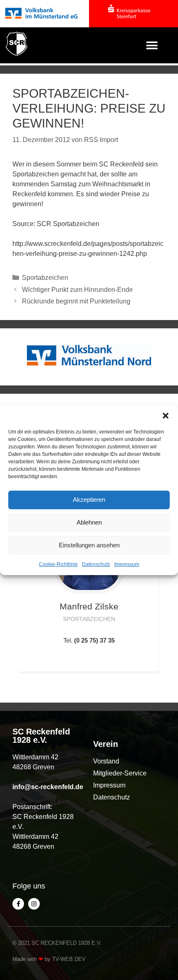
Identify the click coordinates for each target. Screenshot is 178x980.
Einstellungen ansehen (89, 545)
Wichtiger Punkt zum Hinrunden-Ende (77, 289)
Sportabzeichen (45, 277)
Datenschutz (96, 564)
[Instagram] (34, 904)
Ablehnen (89, 522)
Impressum (126, 564)
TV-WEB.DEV (69, 959)
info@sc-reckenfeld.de (47, 786)
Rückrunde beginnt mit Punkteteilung (76, 301)
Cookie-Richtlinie (58, 564)
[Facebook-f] (18, 904)
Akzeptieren (89, 499)
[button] (165, 416)
